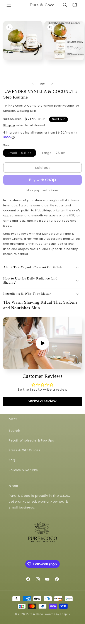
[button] (9, 5)
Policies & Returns (23, 470)
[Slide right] (52, 84)
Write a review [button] (42, 401)
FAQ (12, 460)
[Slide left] (33, 84)
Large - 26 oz (55, 154)
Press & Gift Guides (24, 450)
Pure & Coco (34, 614)
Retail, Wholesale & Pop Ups (31, 440)
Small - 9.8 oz (22, 154)
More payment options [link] (43, 190)
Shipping (9, 125)
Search (14, 430)
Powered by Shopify (57, 614)
